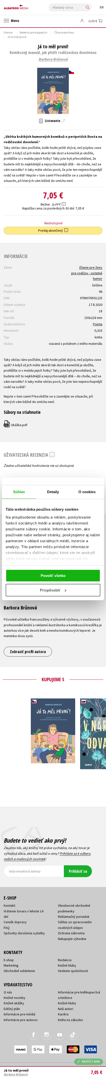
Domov (8, 32)
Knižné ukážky (14, 1003)
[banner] (26, 6)
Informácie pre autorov (21, 1020)
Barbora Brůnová (53, 59)
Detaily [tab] (53, 492)
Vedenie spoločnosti (73, 971)
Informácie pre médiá (19, 1014)
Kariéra (63, 1014)
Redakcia (64, 960)
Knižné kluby (67, 965)
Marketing (11, 965)
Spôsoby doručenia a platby (24, 933)
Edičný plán (12, 1009)
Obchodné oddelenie (19, 971)
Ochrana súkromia (71, 933)
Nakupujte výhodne (72, 939)
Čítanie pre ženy (64, 32)
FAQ (7, 927)
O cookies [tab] (87, 492)
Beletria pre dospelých (33, 32)
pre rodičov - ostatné (86, 273)
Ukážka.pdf (15, 425)
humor (97, 278)
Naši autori (65, 1009)
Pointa (97, 324)
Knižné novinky (14, 997)
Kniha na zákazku (70, 1020)
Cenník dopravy (15, 922)
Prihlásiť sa (78, 871)
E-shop (9, 960)
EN (102, 7)
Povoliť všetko (53, 576)
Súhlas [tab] (19, 492)
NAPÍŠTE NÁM (91, 1062)
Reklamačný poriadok (73, 916)
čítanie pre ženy (90, 267)
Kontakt (9, 905)
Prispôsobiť (50, 590)
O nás (8, 992)
